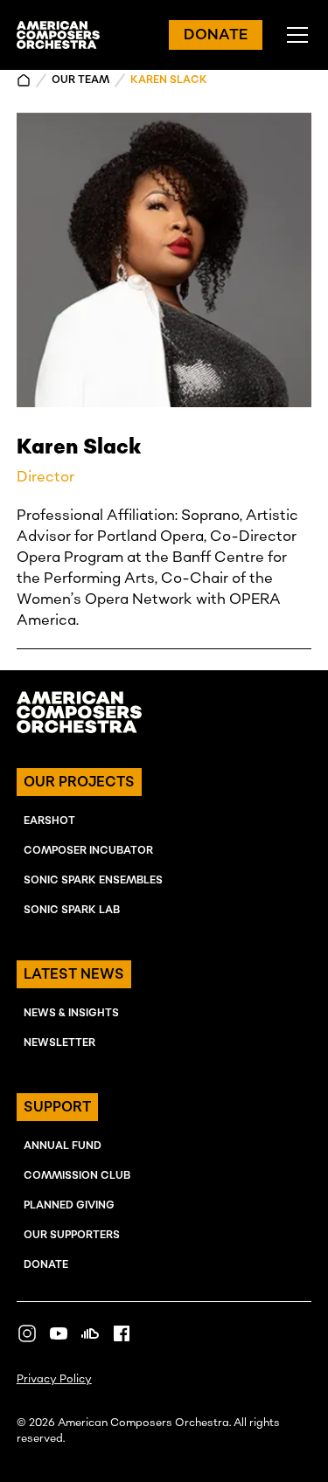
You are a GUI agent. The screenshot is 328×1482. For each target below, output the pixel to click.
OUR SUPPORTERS (72, 1235)
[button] (293, 35)
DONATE (216, 35)
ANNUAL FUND (62, 1146)
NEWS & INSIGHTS (71, 1013)
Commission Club (77, 1175)
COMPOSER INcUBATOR (88, 850)
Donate (46, 1264)
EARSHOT (49, 821)
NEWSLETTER (59, 1042)
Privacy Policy (54, 1379)
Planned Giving (69, 1205)
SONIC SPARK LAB (72, 910)
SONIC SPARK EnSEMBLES (93, 880)
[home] (58, 35)
